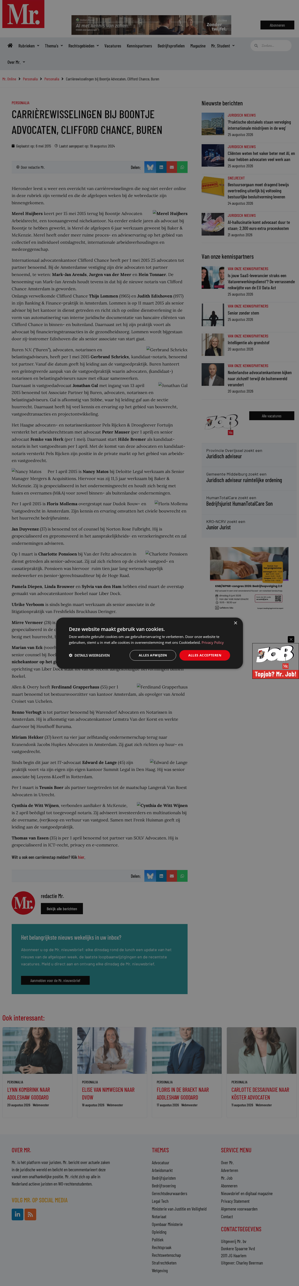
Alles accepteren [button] (204, 655)
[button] (89, 655)
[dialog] (149, 643)
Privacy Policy (213, 642)
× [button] (235, 623)
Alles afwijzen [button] (153, 655)
